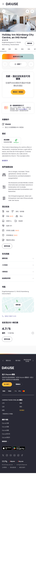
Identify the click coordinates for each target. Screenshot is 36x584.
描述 (16, 49)
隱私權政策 (13, 467)
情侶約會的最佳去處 (27, 360)
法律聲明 (4, 467)
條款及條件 (22, 467)
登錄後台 (18, 384)
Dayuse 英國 (5, 427)
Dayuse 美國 (5, 430)
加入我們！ (7, 384)
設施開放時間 (6, 278)
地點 (29, 49)
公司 (3, 403)
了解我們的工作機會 (7, 414)
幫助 (22, 49)
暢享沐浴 (8, 360)
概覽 (3, 49)
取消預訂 (22, 410)
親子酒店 (18, 360)
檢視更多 (5, 160)
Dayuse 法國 (5, 423)
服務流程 (5, 258)
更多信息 (7, 246)
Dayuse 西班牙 (6, 437)
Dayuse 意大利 (6, 434)
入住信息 (5, 265)
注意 (3, 407)
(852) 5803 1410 (10, 316)
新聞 (3, 410)
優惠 (9, 49)
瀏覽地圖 (29, 43)
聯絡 (21, 403)
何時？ (19, 64)
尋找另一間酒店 (18, 92)
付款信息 (5, 272)
